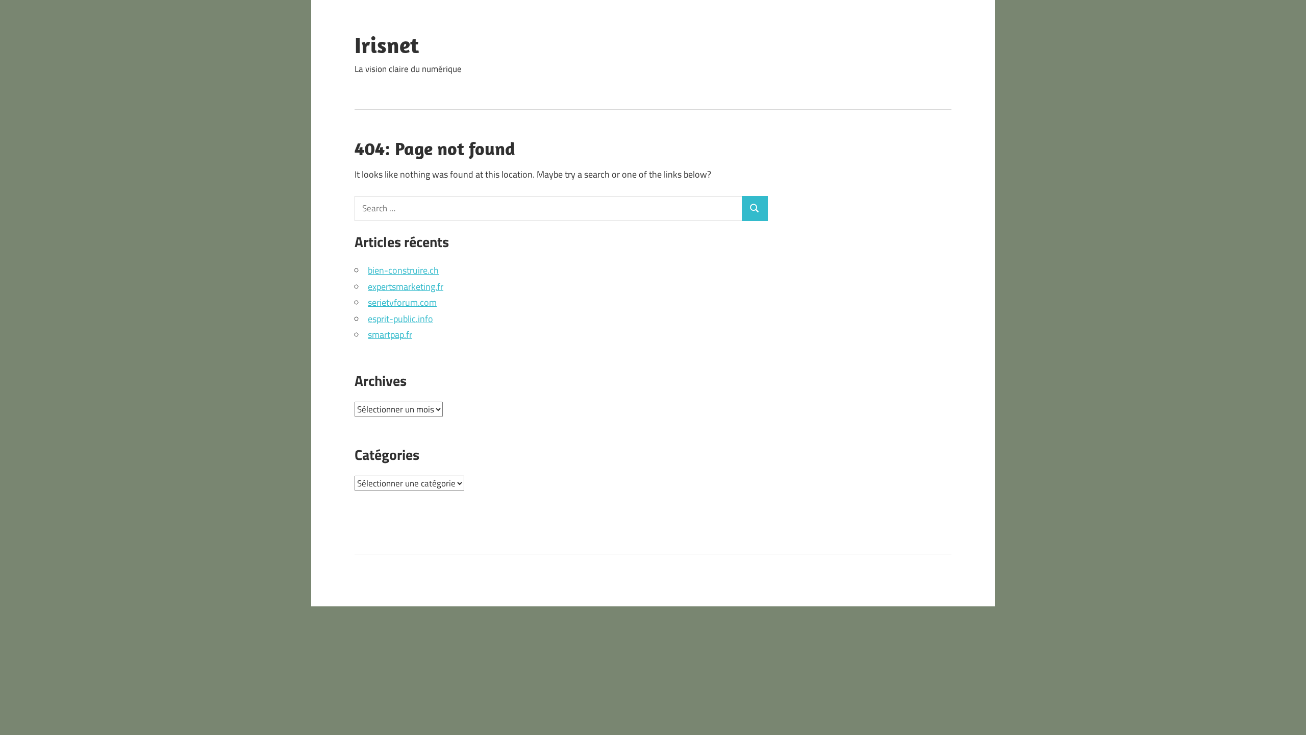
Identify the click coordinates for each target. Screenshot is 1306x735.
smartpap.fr (390, 334)
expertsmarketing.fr (405, 286)
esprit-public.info (400, 319)
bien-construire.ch (403, 270)
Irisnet (387, 45)
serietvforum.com (402, 302)
